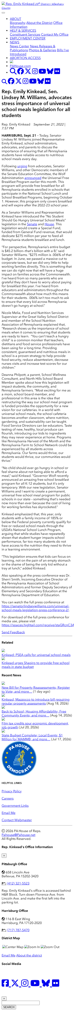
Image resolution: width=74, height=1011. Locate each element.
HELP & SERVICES (23, 31)
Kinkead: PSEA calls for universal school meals (36, 655)
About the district (29, 955)
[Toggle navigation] (3, 12)
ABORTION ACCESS (25, 58)
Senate (32, 224)
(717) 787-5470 (18, 930)
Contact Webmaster (17, 820)
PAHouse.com (20, 66)
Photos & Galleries (42, 50)
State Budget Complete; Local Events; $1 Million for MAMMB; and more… (32, 737)
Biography (17, 23)
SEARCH (8, 1007)
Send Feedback (13, 632)
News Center (19, 46)
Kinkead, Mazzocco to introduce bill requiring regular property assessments (35, 701)
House (49, 224)
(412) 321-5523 (18, 883)
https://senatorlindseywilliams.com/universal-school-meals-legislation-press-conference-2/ (35, 608)
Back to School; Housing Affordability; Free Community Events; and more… (34, 713)
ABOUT (15, 19)
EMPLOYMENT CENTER (27, 38)
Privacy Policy (12, 791)
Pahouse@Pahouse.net (18, 835)
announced (32, 178)
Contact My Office (54, 34)
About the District (39, 23)
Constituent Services (25, 34)
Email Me (8, 813)
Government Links (15, 806)
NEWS (14, 42)
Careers (8, 798)
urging (22, 166)
